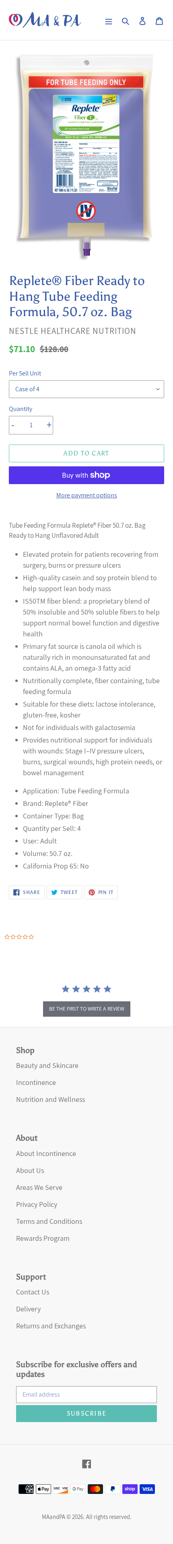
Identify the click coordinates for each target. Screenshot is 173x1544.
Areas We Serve (39, 1187)
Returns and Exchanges (51, 1325)
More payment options (86, 495)
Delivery (28, 1308)
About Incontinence (46, 1153)
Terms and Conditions (49, 1221)
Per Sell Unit (25, 373)
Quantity (20, 409)
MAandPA (53, 1517)
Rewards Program (43, 1238)
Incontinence (36, 1082)
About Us (30, 1170)
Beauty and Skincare (47, 1065)
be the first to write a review (86, 1008)
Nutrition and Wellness (50, 1099)
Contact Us (32, 1291)
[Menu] (108, 19)
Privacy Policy (36, 1204)
